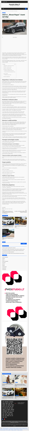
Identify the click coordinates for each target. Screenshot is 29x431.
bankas (4, 403)
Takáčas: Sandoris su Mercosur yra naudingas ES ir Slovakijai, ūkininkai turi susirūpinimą (7, 211)
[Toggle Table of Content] (14, 64)
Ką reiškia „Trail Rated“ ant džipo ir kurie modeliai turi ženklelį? (21, 211)
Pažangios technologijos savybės (8, 69)
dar (11, 403)
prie (5, 412)
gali (3, 406)
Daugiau (4, 404)
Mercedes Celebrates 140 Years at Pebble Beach (21, 221)
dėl (6, 404)
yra (12, 415)
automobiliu (11, 401)
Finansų (12, 404)
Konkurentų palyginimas (7, 76)
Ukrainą (8, 415)
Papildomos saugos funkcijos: (8, 74)
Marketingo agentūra (6, 428)
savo (3, 415)
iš (6, 406)
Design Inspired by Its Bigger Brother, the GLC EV (8, 233)
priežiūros (10, 412)
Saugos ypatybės (6, 73)
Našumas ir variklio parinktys (7, 68)
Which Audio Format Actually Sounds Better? (21, 392)
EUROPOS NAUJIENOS (5, 257)
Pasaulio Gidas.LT (14, 4)
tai (5, 415)
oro (3, 412)
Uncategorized (4, 269)
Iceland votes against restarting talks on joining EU (9, 247)
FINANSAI (3, 258)
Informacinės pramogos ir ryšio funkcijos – (9, 70)
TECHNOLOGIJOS (4, 266)
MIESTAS (4, 421)
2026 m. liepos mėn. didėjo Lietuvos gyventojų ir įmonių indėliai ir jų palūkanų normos (13, 249)
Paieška (24, 243)
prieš (7, 412)
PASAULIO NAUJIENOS (5, 261)
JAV (8, 406)
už (10, 415)
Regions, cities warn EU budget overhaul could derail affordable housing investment (13, 253)
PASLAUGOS (3, 262)
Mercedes (12, 409)
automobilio (6, 401)
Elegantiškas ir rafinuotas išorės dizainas (9, 65)
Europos (9, 404)
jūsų (10, 406)
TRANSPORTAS (4, 224)
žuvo (6, 417)
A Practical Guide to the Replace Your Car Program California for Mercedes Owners (8, 221)
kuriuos (4, 409)
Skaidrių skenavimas (19, 428)
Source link (3, 207)
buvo (9, 403)
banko (7, 403)
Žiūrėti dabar (26, 9)
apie (3, 401)
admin (4, 18)
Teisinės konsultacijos (12, 428)
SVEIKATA (3, 265)
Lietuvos (9, 409)
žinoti (3, 417)
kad (12, 406)
